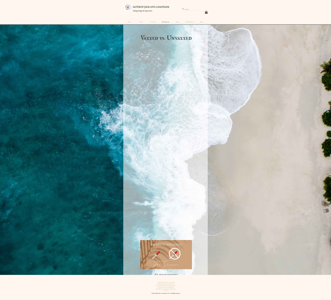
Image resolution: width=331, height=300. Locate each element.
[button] (206, 12)
